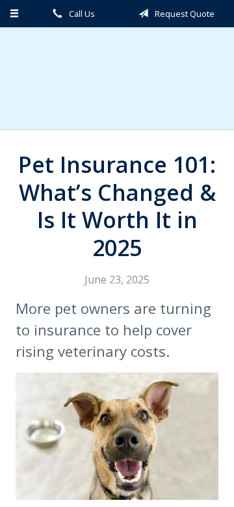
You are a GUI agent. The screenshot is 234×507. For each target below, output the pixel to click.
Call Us (81, 14)
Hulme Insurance (117, 78)
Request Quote (183, 14)
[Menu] (14, 13)
